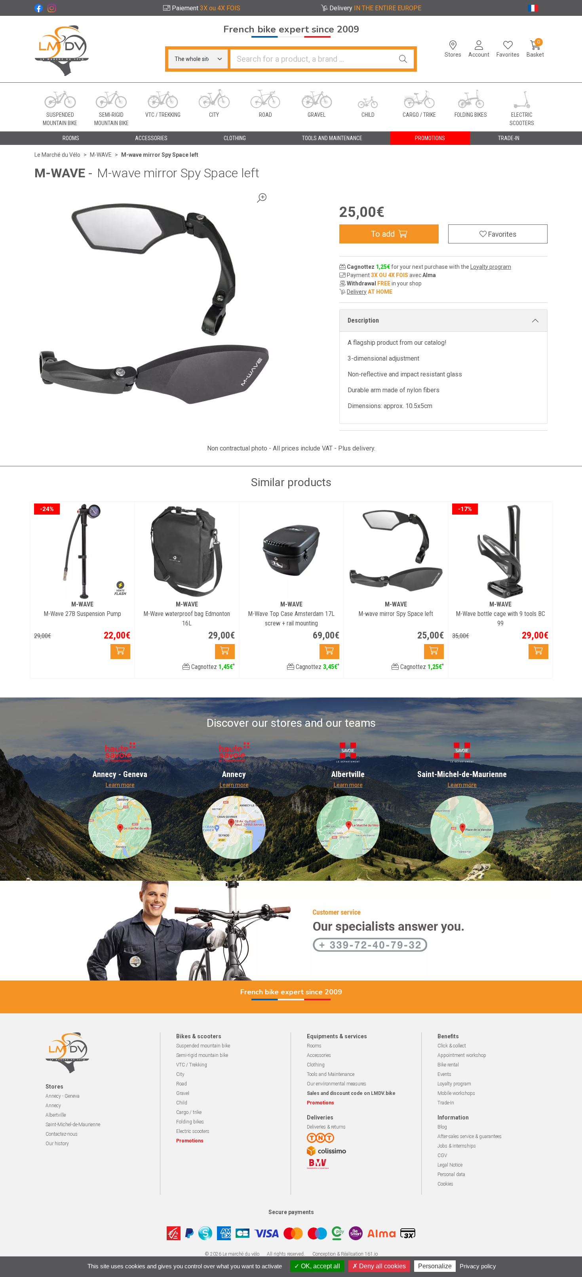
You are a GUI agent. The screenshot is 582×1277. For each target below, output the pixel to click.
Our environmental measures (336, 1084)
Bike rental (448, 1065)
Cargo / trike (189, 1112)
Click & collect (451, 1046)
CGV (442, 1155)
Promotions (430, 138)
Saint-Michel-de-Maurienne (73, 1124)
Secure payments (291, 1212)
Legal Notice (449, 1165)
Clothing (316, 1065)
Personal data (451, 1174)
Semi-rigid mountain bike (202, 1055)
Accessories (319, 1055)
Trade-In (445, 1103)
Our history (57, 1143)
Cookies (445, 1184)
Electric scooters (192, 1131)
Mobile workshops (456, 1093)
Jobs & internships (456, 1146)
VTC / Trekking (191, 1065)
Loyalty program (490, 267)
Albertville (56, 1115)
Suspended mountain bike (203, 1046)
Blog (442, 1127)
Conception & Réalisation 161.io (345, 1254)
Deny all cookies (382, 1266)
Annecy (53, 1105)
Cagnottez (212, 667)
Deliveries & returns (326, 1127)
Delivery (357, 292)
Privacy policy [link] (478, 1266)
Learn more (120, 785)
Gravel (182, 1093)
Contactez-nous (62, 1134)
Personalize (435, 1266)
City (180, 1074)
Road (181, 1084)
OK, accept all (319, 1266)
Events (444, 1074)
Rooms (314, 1046)
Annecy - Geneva (63, 1096)
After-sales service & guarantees (469, 1136)
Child (181, 1103)
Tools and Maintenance (330, 1074)
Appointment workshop (461, 1055)
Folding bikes (190, 1122)
